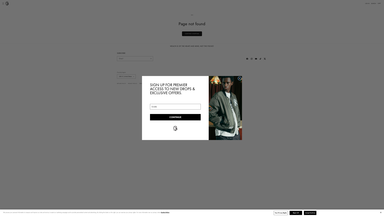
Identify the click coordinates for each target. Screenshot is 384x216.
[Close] (381, 212)
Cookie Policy (165, 212)
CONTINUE (175, 117)
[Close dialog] (239, 78)
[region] (192, 213)
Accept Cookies (310, 213)
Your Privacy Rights (281, 213)
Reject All (296, 213)
